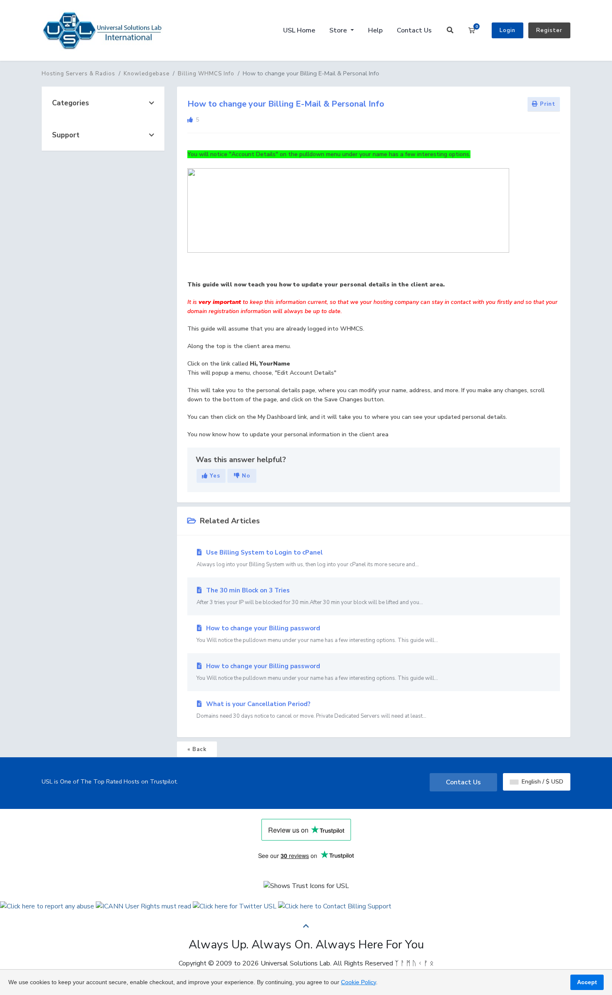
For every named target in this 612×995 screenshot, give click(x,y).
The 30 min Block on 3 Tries (310, 596)
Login (507, 30)
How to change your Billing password (317, 634)
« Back (196, 749)
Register (549, 30)
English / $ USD (541, 782)
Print (546, 104)
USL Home (299, 30)
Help (375, 30)
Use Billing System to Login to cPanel (308, 558)
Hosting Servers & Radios (78, 73)
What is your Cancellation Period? (311, 710)
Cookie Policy (358, 982)
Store (338, 30)
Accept (587, 982)
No (245, 476)
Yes (214, 476)
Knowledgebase (146, 73)
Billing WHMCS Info (206, 73)
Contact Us (414, 30)
